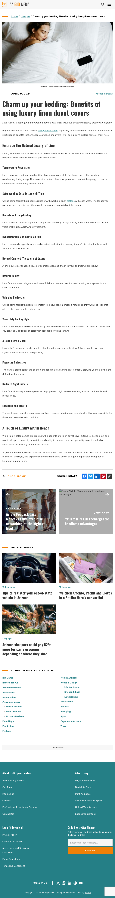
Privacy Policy (9, 834)
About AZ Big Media (13, 780)
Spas (63, 716)
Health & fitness (69, 677)
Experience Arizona (70, 721)
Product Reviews (15, 716)
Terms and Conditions (13, 866)
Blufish (88, 892)
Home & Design (68, 682)
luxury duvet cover (48, 130)
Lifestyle (25, 16)
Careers (6, 800)
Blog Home (17, 476)
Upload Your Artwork (86, 807)
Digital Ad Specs (83, 787)
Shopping (65, 711)
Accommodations (11, 687)
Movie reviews (14, 706)
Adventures (8, 692)
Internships (8, 794)
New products (13, 711)
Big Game (7, 677)
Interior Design (72, 687)
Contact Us (8, 814)
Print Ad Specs (82, 794)
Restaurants (67, 701)
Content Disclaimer (12, 841)
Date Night (8, 721)
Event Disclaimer (11, 859)
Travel (63, 726)
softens (71, 201)
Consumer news (11, 702)
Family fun (8, 726)
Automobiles (9, 697)
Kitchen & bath (72, 692)
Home (14, 16)
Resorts (64, 706)
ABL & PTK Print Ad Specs (88, 800)
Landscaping (71, 697)
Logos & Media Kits (85, 780)
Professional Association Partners (19, 807)
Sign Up (90, 850)
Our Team (7, 787)
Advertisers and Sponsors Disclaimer (15, 850)
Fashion (6, 731)
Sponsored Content (85, 814)
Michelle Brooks (104, 93)
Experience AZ (10, 682)
